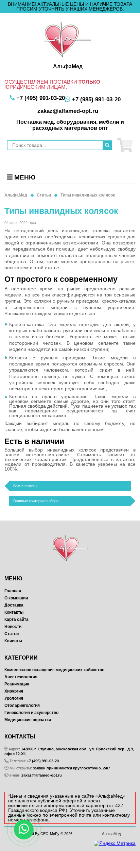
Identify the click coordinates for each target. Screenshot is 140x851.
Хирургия (13, 691)
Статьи (11, 633)
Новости (12, 626)
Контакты (13, 612)
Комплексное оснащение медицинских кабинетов (54, 669)
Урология (13, 698)
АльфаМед (111, 834)
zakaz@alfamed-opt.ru (41, 775)
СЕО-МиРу (49, 834)
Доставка (13, 605)
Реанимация (16, 684)
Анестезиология (20, 677)
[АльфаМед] (67, 39)
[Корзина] (125, 145)
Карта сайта (16, 619)
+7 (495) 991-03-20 (43, 761)
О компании (16, 598)
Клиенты (13, 641)
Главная (12, 591)
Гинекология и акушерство (31, 712)
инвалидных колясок (71, 450)
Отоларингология (22, 705)
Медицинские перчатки (27, 719)
